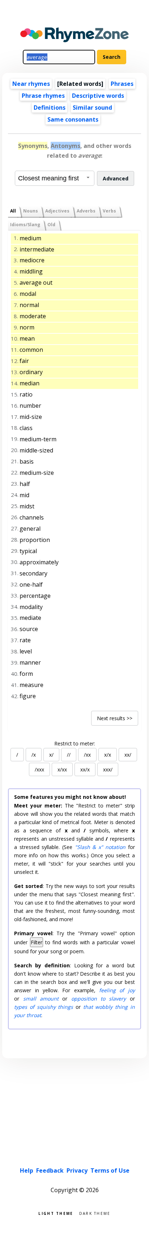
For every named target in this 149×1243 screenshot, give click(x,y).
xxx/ (107, 769)
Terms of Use (109, 1170)
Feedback (50, 1170)
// (69, 754)
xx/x (85, 769)
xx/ (127, 754)
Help (26, 1170)
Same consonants (72, 119)
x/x (107, 754)
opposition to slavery (98, 998)
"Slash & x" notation (100, 847)
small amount (41, 998)
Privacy (77, 1170)
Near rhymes (31, 84)
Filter (36, 942)
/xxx (39, 769)
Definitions (49, 107)
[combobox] (54, 178)
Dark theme (95, 1212)
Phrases (122, 84)
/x (33, 754)
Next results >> (114, 718)
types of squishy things (43, 1006)
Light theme (55, 1212)
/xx (87, 754)
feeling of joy (117, 990)
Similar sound (92, 107)
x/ (51, 754)
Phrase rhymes (43, 96)
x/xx (62, 769)
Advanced (115, 178)
